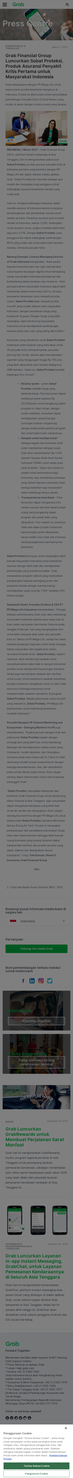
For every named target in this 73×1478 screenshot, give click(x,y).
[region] (36, 1451)
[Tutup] (66, 1428)
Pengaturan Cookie (36, 1473)
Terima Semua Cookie (36, 1465)
